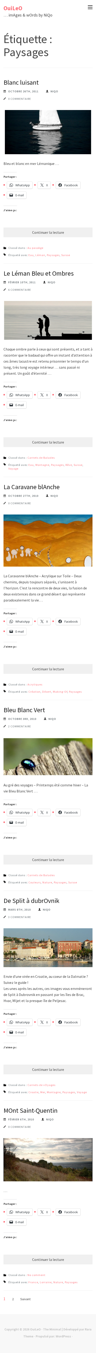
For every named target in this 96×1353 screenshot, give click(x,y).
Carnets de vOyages (41, 1085)
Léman (40, 255)
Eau (31, 255)
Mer (42, 1092)
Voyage (13, 468)
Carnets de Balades (41, 457)
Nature (47, 882)
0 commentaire (19, 98)
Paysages (53, 255)
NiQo (54, 91)
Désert (46, 691)
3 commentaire (19, 917)
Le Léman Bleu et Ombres (38, 273)
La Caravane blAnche (31, 487)
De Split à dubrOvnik (31, 900)
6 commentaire (19, 289)
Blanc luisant (21, 82)
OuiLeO (12, 8)
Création (34, 691)
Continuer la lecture (48, 232)
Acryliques (34, 684)
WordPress (63, 1336)
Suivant (25, 1299)
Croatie (33, 1092)
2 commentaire (19, 726)
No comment (36, 1275)
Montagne (42, 465)
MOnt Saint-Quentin (30, 1110)
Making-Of (60, 691)
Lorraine (46, 1282)
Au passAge (35, 248)
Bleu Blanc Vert (24, 710)
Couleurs (34, 882)
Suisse (65, 255)
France (33, 1282)
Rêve (68, 465)
